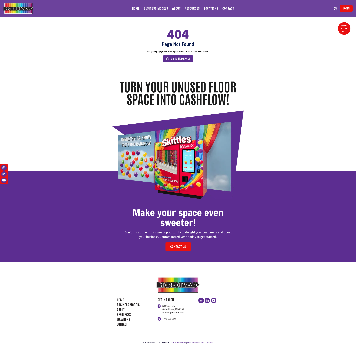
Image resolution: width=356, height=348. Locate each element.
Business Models (156, 8)
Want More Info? (344, 28)
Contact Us (178, 246)
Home (135, 8)
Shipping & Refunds (193, 343)
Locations (211, 8)
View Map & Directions (173, 312)
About (176, 8)
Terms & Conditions (207, 343)
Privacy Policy (181, 343)
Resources (192, 8)
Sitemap (173, 343)
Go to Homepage (180, 59)
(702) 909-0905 (169, 318)
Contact (228, 8)
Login (346, 8)
